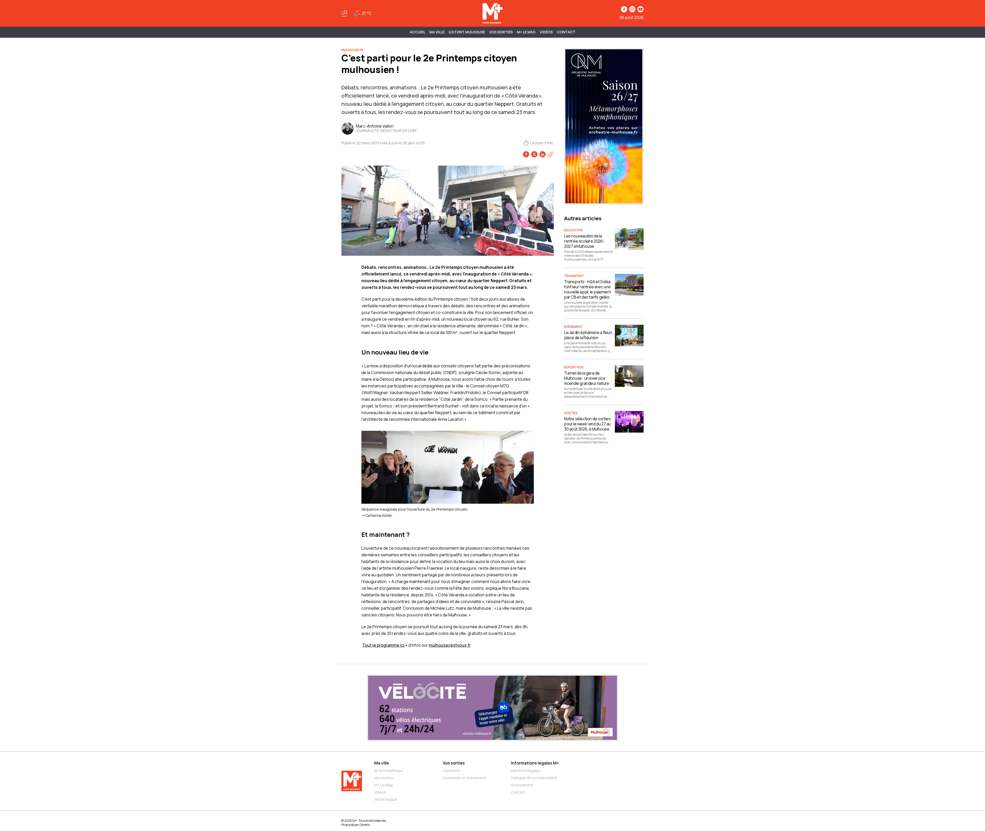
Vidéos (546, 32)
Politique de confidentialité (534, 777)
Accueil (417, 32)
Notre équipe (385, 799)
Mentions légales (525, 770)
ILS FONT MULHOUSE (467, 32)
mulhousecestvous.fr (450, 645)
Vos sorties (501, 32)
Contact (566, 32)
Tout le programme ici (383, 645)
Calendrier (451, 770)
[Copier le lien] (551, 154)
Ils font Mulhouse (388, 770)
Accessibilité (522, 784)
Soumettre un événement (464, 777)
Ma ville (381, 763)
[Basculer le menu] (344, 13)
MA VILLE (437, 32)
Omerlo (365, 825)
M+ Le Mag (526, 32)
